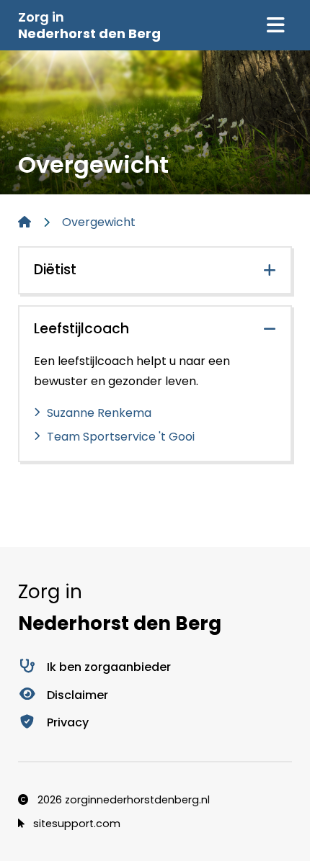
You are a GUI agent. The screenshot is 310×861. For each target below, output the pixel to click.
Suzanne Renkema (99, 413)
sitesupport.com (75, 823)
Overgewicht (99, 222)
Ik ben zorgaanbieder (109, 667)
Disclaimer (77, 695)
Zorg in (89, 25)
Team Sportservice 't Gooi (121, 436)
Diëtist (55, 269)
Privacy (68, 722)
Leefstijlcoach (81, 328)
